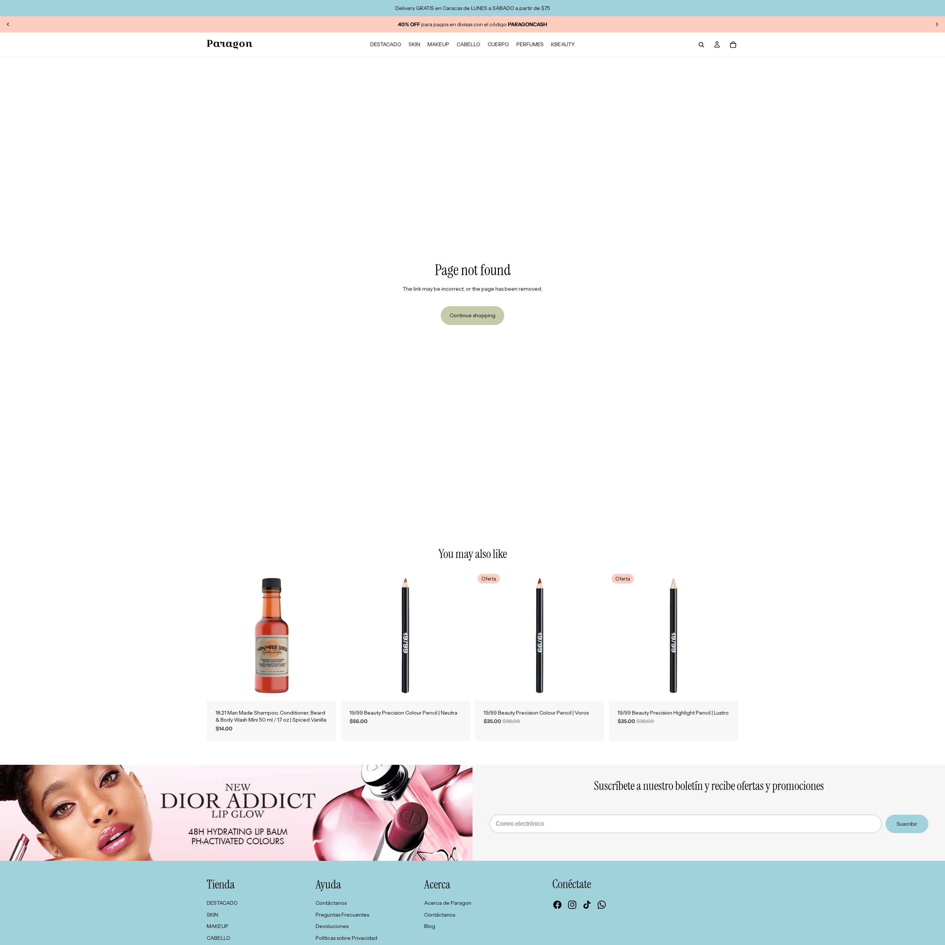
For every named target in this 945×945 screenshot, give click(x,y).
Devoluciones (332, 926)
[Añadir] (324, 689)
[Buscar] (701, 45)
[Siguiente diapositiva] (937, 24)
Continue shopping (472, 315)
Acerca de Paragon (447, 903)
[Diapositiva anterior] (8, 24)
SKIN (212, 914)
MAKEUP (217, 926)
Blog (429, 926)
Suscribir (907, 824)
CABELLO (218, 938)
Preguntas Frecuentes (342, 914)
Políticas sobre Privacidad (346, 938)
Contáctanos (331, 903)
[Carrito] (733, 45)
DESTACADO (222, 903)
